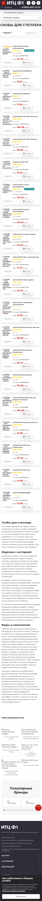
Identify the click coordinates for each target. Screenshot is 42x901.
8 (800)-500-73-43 (31, 7)
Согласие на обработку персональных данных (17, 840)
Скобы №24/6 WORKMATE (22, 71)
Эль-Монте (8, 7)
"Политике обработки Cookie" (13, 891)
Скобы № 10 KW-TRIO (20, 162)
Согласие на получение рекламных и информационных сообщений (20, 849)
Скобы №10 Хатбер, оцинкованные (25, 257)
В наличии (8, 62)
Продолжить (21, 896)
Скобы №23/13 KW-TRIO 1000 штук (25, 116)
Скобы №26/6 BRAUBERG (21, 493)
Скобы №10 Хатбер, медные (23, 280)
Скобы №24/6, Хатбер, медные (24, 234)
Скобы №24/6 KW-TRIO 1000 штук (24, 139)
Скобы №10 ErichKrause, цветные (25, 422)
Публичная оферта (8, 837)
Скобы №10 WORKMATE (21, 94)
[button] (4, 810)
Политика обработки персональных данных (16, 843)
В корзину (28, 62)
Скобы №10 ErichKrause (21, 470)
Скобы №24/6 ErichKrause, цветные (25, 327)
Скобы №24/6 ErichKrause (22, 375)
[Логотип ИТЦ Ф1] (15, 3)
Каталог (4, 3)
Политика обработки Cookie (11, 846)
